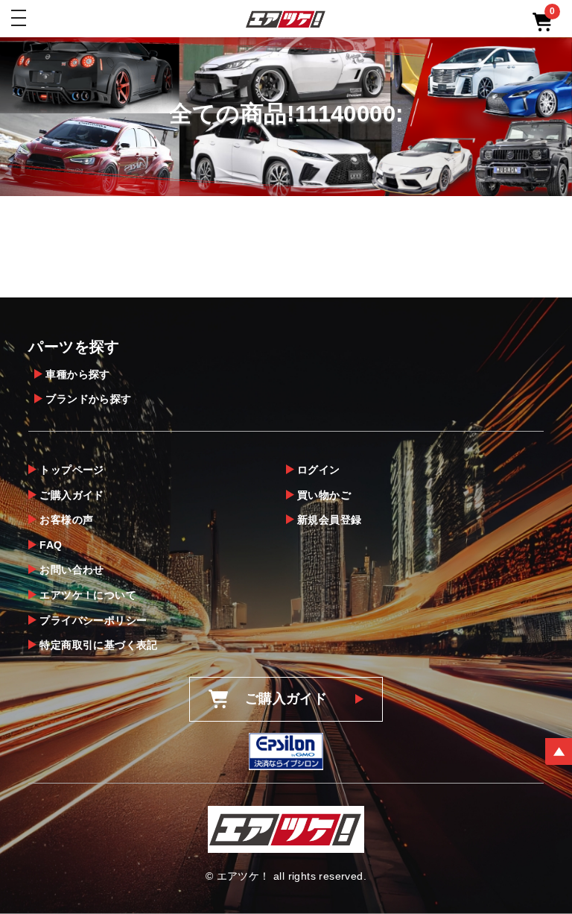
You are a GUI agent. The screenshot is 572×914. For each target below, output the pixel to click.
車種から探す (77, 374)
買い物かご (324, 495)
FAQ (50, 545)
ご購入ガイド (71, 495)
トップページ (71, 470)
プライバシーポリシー (93, 620)
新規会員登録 (329, 520)
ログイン (318, 470)
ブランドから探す (88, 399)
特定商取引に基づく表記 (98, 645)
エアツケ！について (87, 595)
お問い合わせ (71, 570)
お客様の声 (66, 520)
